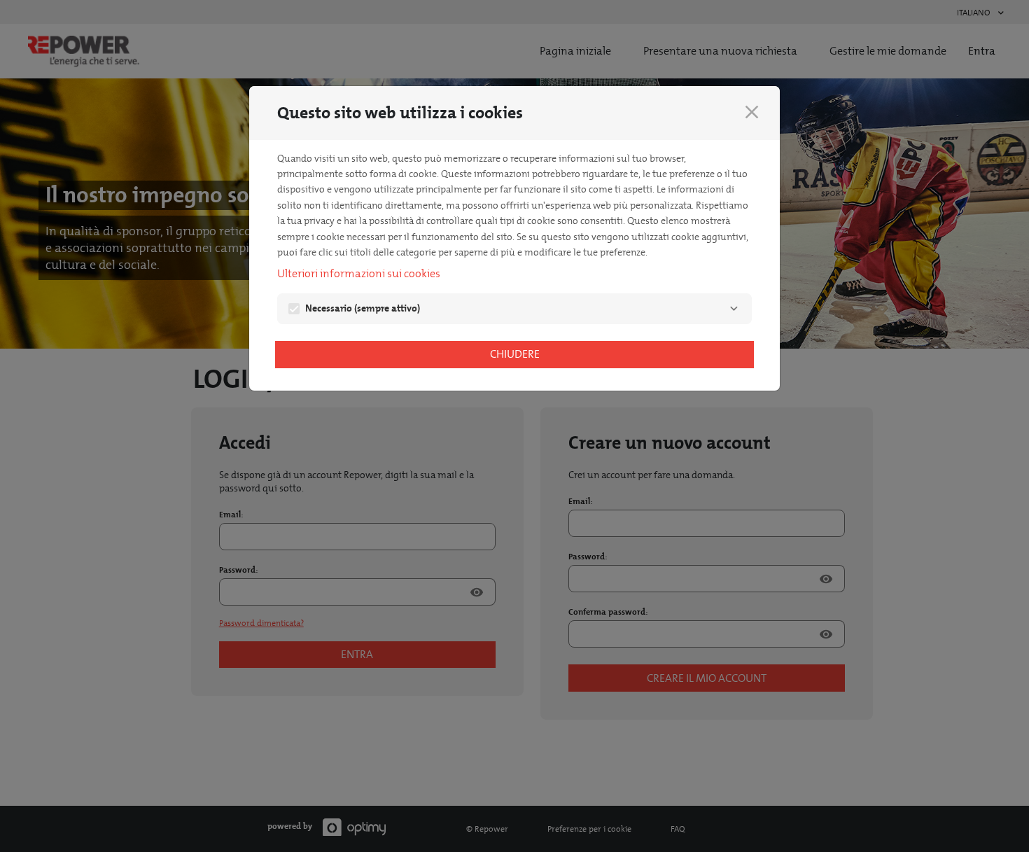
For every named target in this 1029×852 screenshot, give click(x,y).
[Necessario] (733, 308)
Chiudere (515, 354)
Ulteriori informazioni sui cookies (358, 273)
